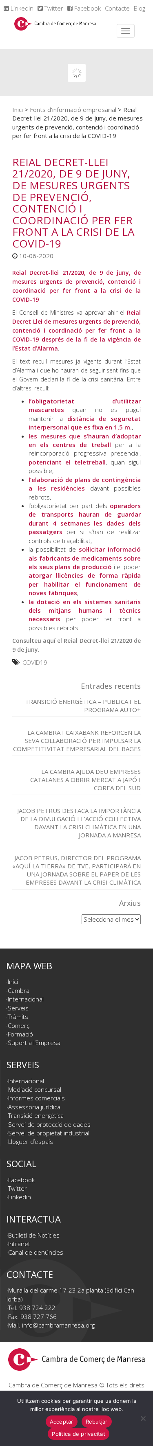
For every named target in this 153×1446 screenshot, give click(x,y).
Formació (20, 1034)
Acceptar (61, 1421)
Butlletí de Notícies (34, 1235)
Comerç (18, 1025)
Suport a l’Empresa (34, 1042)
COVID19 (34, 662)
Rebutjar (97, 1421)
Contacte (117, 8)
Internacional (26, 999)
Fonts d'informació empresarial (73, 109)
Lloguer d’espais (30, 1141)
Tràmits (18, 1016)
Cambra (18, 990)
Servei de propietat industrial (48, 1133)
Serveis (18, 1008)
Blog (139, 8)
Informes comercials (36, 1098)
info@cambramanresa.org (58, 1325)
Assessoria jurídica (34, 1107)
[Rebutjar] (143, 1418)
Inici (17, 109)
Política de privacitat (78, 1434)
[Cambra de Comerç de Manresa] (55, 31)
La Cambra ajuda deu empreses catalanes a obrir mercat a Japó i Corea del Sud (85, 779)
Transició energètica (36, 1115)
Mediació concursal (34, 1089)
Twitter (53, 8)
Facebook (87, 8)
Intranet (19, 1244)
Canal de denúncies (35, 1252)
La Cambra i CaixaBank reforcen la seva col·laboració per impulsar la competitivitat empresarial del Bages (77, 740)
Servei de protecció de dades (49, 1124)
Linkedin (21, 8)
